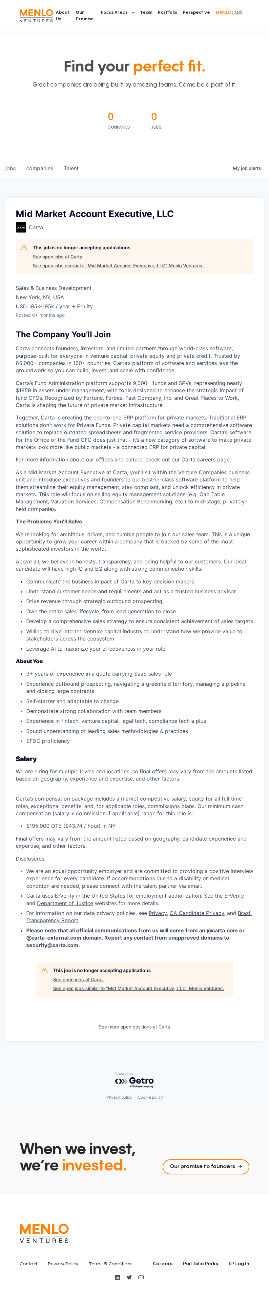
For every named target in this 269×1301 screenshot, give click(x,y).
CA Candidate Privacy (197, 913)
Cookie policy (150, 1097)
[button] (117, 12)
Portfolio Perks (200, 1264)
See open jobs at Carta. (58, 256)
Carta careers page (205, 459)
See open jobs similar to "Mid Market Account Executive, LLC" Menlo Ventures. (118, 265)
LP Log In (239, 1264)
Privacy (158, 913)
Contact (28, 1264)
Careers (163, 1264)
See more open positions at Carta (134, 1026)
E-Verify (234, 895)
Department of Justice (65, 903)
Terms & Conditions (111, 1264)
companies (39, 168)
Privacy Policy (63, 1264)
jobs (10, 168)
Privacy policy (119, 1097)
